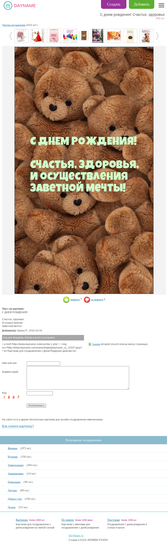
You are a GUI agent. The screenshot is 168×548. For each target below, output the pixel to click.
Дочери (11, 507)
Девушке (12, 490)
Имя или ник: (9, 363)
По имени (67, 519)
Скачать (96, 344)
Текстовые (113, 519)
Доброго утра (15, 498)
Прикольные (14, 482)
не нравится (97, 299)
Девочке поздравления (13, 25)
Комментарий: (10, 371)
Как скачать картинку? (18, 426)
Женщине (12, 448)
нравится (75, 299)
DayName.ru (76, 535)
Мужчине (13, 456)
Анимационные (16, 473)
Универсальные (16, 465)
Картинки (22, 519)
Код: (4, 392)
